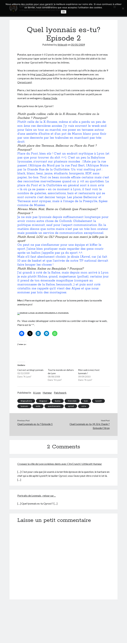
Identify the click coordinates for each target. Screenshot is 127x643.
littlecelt (62, 44)
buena (57, 401)
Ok (63, 12)
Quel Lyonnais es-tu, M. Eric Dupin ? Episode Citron (90, 425)
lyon (86, 401)
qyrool (71, 406)
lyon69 (98, 401)
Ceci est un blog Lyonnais (30, 370)
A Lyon (37, 392)
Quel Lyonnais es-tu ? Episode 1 (35, 424)
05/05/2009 (78, 44)
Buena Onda (50, 98)
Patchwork (60, 392)
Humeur (47, 392)
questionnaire (54, 406)
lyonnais (24, 406)
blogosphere (26, 401)
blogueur (43, 401)
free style (72, 401)
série (83, 406)
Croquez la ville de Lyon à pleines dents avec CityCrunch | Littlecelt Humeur (59, 463)
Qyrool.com (24, 82)
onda (38, 406)
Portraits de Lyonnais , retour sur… (36, 495)
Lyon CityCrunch (45, 74)
